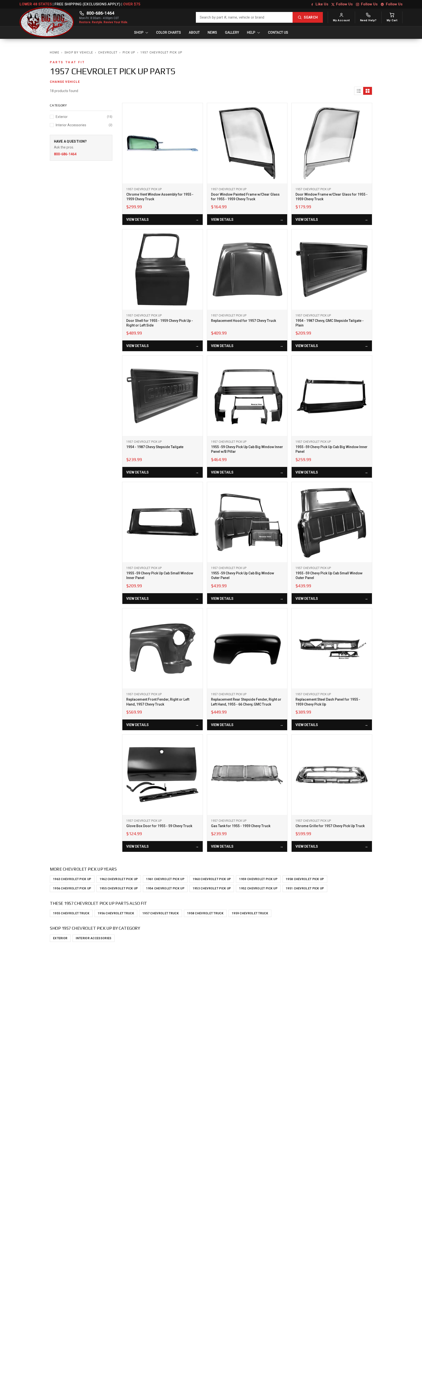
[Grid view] (367, 91)
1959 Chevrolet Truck (250, 913)
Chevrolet (107, 52)
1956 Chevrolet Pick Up (72, 888)
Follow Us (344, 4)
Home (54, 52)
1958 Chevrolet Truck (205, 913)
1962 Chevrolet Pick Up (119, 879)
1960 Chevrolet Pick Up (212, 879)
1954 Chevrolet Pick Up (165, 888)
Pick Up (129, 52)
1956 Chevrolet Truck (116, 913)
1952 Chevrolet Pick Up (258, 888)
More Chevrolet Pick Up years (83, 869)
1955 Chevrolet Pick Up (119, 888)
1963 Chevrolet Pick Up (72, 879)
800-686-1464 (100, 13)
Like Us (322, 4)
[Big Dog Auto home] (47, 17)
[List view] (358, 91)
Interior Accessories (93, 938)
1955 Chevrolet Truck (71, 913)
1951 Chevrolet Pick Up (305, 888)
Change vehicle (65, 82)
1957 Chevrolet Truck (160, 913)
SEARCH (311, 17)
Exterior (60, 938)
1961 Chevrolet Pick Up (165, 879)
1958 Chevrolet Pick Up (305, 879)
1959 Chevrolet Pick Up (258, 879)
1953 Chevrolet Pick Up (212, 888)
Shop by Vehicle (78, 52)
